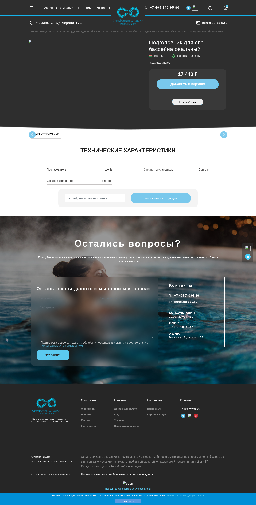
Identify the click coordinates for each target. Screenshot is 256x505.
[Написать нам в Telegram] (248, 256)
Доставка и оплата (125, 408)
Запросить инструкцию (160, 198)
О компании (64, 8)
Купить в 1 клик (187, 101)
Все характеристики (159, 62)
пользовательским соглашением (62, 345)
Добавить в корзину (187, 84)
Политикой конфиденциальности (186, 495)
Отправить (53, 355)
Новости (86, 414)
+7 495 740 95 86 (186, 295)
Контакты (103, 8)
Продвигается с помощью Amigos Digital (128, 488)
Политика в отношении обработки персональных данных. (118, 474)
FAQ (116, 414)
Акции (48, 8)
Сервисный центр (158, 414)
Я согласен (128, 501)
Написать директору (126, 426)
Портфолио (84, 8)
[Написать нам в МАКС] (248, 248)
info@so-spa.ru (185, 302)
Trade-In (119, 420)
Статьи (85, 420)
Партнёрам (154, 408)
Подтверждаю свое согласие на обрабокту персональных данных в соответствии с (94, 344)
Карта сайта (88, 426)
